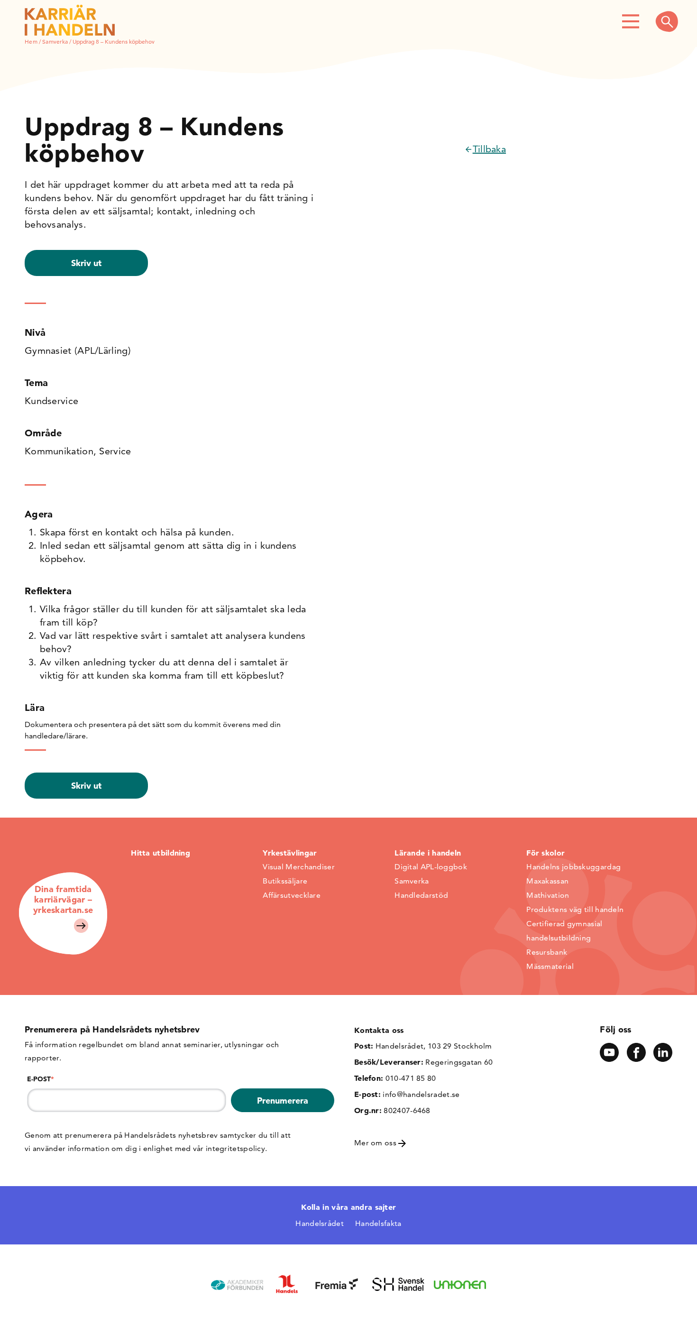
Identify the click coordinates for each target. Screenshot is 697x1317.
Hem (31, 41)
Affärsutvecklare (292, 895)
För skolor (545, 852)
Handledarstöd (421, 895)
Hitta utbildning (160, 852)
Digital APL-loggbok (430, 866)
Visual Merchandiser (299, 866)
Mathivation (547, 895)
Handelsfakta (378, 1223)
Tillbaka (489, 149)
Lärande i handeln (427, 852)
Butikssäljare (285, 880)
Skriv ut (86, 263)
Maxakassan (547, 880)
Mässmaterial (550, 966)
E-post (40, 1079)
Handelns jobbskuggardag (573, 866)
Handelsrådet (319, 1223)
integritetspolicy (235, 1148)
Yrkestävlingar (290, 852)
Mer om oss (376, 1142)
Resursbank (546, 952)
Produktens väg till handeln (575, 909)
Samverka (55, 41)
